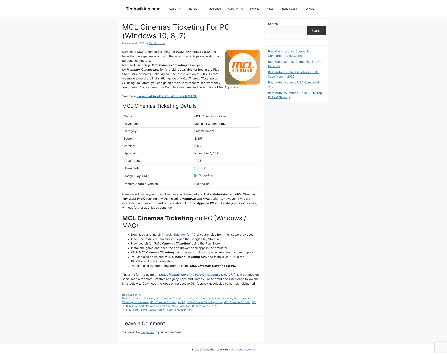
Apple (172, 8)
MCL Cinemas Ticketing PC (240, 302)
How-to (254, 8)
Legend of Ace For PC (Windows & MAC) (167, 96)
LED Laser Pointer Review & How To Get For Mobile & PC (159, 309)
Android (192, 8)
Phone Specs (288, 8)
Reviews (309, 8)
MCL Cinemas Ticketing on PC (167, 302)
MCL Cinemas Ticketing (140, 298)
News (269, 8)
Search (273, 24)
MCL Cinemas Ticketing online (204, 302)
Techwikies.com (143, 8)
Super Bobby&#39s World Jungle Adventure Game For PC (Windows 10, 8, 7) (171, 305)
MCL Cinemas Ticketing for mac (213, 298)
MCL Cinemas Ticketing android (174, 298)
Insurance (215, 8)
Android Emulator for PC (179, 234)
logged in (147, 332)
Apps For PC (235, 8)
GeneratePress (246, 349)
